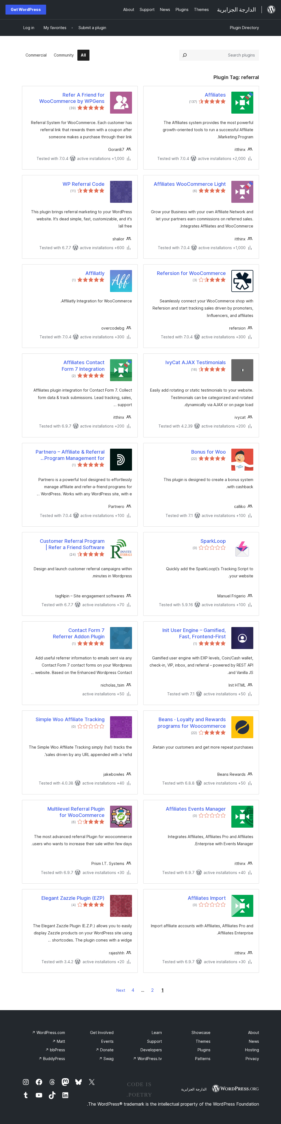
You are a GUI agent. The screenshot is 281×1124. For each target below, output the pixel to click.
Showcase (201, 1032)
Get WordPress (26, 9)
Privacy (252, 1058)
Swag (106, 1058)
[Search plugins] (184, 55)
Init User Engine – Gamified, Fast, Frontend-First (194, 633)
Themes (203, 1041)
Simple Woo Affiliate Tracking (70, 719)
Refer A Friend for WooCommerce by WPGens (72, 98)
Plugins (204, 1049)
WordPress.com (48, 1032)
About (253, 1032)
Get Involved (102, 1032)
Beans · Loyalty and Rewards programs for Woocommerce (192, 722)
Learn (157, 1032)
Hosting (252, 1049)
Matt (58, 1041)
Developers (151, 1049)
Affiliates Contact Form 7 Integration (83, 365)
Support (154, 1041)
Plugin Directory (244, 27)
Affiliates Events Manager (196, 809)
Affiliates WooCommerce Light (190, 184)
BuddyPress (51, 1058)
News (254, 1041)
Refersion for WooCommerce (191, 273)
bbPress (55, 1049)
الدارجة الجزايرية (194, 1089)
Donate (104, 1049)
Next (120, 990)
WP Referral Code (84, 184)
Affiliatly (95, 273)
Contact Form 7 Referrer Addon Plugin (79, 633)
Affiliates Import (207, 898)
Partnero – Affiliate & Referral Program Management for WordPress (70, 455)
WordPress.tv (147, 1058)
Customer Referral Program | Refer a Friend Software (72, 544)
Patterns (202, 1058)
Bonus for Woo (208, 452)
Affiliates (215, 95)
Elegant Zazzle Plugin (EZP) (73, 898)
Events (107, 1041)
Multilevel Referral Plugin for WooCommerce (76, 812)
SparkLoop (213, 541)
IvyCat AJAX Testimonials (195, 362)
